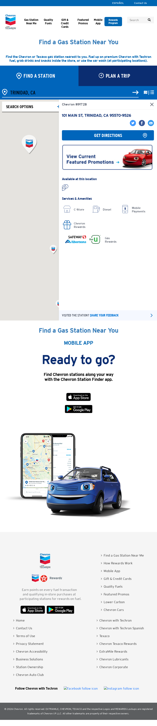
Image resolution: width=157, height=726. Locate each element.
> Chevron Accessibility (30, 651)
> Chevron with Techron (114, 620)
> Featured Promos (115, 594)
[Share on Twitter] (133, 125)
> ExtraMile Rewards (111, 651)
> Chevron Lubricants (112, 659)
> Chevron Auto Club (28, 675)
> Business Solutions (28, 659)
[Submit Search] (149, 20)
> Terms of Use (24, 636)
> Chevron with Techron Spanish (120, 628)
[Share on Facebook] (141, 125)
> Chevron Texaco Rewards (116, 644)
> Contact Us (22, 628)
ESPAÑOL (118, 3)
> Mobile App (110, 571)
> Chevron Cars (112, 610)
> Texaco (103, 636)
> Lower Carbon (113, 602)
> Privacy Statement (28, 644)
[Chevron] (10, 28)
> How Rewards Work (116, 563)
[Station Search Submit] (135, 92)
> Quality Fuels (111, 586)
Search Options (19, 106)
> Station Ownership (28, 667)
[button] (53, 249)
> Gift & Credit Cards (116, 579)
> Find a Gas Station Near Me (122, 555)
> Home (19, 620)
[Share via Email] (150, 125)
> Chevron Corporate (112, 667)
